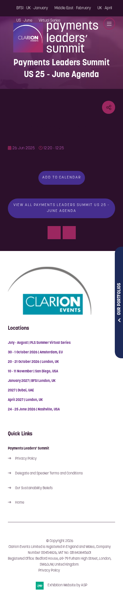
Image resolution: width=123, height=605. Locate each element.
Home (19, 503)
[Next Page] (69, 232)
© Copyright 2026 (59, 541)
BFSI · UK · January (32, 8)
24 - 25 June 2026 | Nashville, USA (34, 409)
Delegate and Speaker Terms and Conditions (49, 473)
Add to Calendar (61, 177)
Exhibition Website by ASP (67, 585)
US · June (24, 21)
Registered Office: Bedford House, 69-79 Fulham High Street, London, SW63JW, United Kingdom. (59, 562)
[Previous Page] (54, 232)
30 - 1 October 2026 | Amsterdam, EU (35, 352)
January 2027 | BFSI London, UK (31, 381)
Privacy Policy (26, 459)
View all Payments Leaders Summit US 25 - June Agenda (61, 208)
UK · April (104, 8)
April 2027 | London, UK (25, 400)
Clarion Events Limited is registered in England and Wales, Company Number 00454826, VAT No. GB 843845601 (60, 550)
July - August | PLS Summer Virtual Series (39, 343)
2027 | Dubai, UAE (21, 390)
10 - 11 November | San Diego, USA (33, 371)
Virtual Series (49, 21)
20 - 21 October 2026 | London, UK (33, 362)
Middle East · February (72, 8)
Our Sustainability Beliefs (34, 488)
